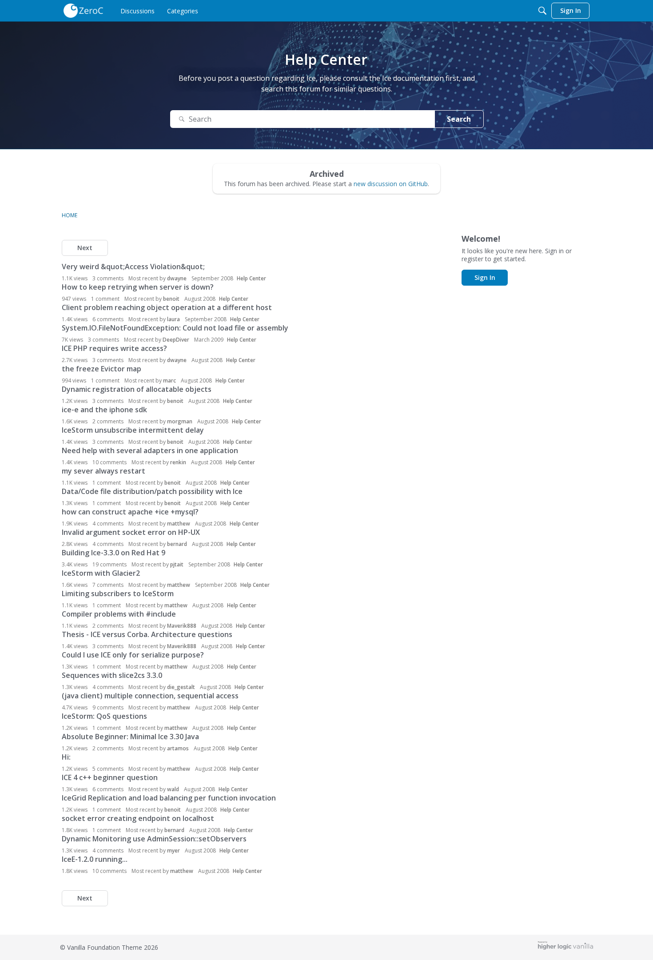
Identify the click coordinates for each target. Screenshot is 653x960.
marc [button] (169, 380)
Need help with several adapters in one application (150, 450)
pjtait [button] (176, 564)
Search (459, 119)
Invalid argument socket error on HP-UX (131, 532)
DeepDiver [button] (176, 339)
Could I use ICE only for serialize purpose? (133, 655)
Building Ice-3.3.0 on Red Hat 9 (113, 553)
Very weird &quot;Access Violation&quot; (133, 266)
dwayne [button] (177, 278)
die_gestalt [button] (181, 687)
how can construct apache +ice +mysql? (130, 512)
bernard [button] (177, 544)
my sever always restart (103, 471)
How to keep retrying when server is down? (138, 287)
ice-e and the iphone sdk (104, 409)
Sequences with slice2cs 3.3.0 (112, 675)
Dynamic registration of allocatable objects (136, 389)
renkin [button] (178, 462)
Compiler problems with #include (119, 614)
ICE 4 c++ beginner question (110, 777)
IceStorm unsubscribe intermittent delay (133, 430)
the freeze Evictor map (101, 369)
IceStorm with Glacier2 (101, 573)
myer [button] (173, 850)
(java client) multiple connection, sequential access (150, 696)
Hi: (66, 757)
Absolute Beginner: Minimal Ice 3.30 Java (130, 736)
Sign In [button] (484, 277)
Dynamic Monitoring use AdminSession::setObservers (154, 839)
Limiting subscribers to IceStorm (118, 593)
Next (84, 247)
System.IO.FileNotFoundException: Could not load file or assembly (175, 328)
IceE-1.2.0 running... (94, 859)
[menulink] (137, 11)
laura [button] (173, 319)
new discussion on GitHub (391, 183)
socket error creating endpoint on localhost (138, 818)
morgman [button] (179, 421)
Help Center (251, 278)
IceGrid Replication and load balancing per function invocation (169, 798)
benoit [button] (171, 299)
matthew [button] (178, 523)
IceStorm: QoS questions (104, 716)
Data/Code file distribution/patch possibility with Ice (152, 491)
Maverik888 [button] (181, 625)
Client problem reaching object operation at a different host (167, 307)
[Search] (542, 11)
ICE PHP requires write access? (114, 348)
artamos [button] (178, 748)
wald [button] (173, 789)
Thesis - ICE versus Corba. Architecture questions (147, 634)
